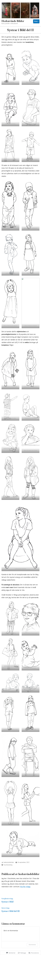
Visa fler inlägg (25, 886)
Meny (36, 21)
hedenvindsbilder (8, 862)
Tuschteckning (7, 865)
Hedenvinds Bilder (13, 21)
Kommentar (32, 944)
